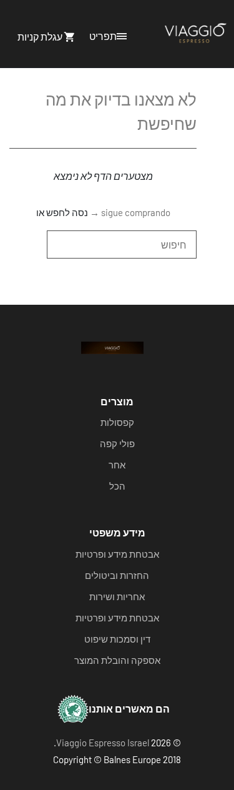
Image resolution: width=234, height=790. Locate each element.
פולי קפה (117, 443)
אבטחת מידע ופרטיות (117, 554)
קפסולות (117, 422)
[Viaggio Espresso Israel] (195, 33)
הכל (117, 485)
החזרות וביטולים (117, 575)
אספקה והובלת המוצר (117, 660)
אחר (117, 464)
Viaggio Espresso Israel (102, 742)
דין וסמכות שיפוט (117, 638)
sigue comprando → (130, 212)
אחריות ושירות (117, 596)
